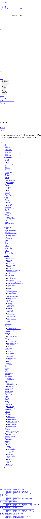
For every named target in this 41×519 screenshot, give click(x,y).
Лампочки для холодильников (11, 419)
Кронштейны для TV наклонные (12, 271)
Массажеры (7, 170)
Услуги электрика (8, 438)
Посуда (6, 338)
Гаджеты (6, 210)
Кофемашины (7, 168)
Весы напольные (10, 164)
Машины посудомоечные (3, 98)
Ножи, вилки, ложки (10, 342)
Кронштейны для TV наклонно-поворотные (13, 270)
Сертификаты (6, 427)
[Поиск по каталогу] (21, 15)
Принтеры (7, 243)
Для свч (8, 361)
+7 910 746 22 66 (2, 127)
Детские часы (9, 212)
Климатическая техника (7, 219)
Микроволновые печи (8, 172)
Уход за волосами (8, 187)
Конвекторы (7, 222)
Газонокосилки (7, 399)
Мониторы (7, 239)
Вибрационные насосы (10, 403)
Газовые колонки (2, 103)
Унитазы (8, 457)
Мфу (6, 241)
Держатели (9, 261)
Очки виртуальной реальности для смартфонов (14, 281)
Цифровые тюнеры (8, 207)
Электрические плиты (3, 99)
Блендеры (7, 160)
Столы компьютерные (10, 309)
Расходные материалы (10, 307)
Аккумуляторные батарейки (11, 287)
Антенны (8, 269)
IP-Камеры (7, 369)
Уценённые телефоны (8, 465)
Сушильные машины (3, 104)
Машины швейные (8, 171)
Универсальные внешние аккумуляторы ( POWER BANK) (15, 283)
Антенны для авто (10, 260)
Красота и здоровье (8, 333)
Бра (8, 460)
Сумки (8, 320)
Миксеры (7, 173)
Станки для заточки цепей (9, 387)
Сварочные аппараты (8, 382)
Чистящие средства (10, 274)
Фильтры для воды (10, 351)
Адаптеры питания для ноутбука (12, 297)
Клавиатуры (9, 300)
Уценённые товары (7, 441)
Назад (5, 144)
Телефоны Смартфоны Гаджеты (9, 208)
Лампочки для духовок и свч (11, 418)
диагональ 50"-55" (10, 205)
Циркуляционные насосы (11, 408)
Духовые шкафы (8, 232)
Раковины (8, 453)
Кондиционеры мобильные (9, 223)
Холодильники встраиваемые (9, 236)
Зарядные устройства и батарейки (10, 285)
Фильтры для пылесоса (10, 354)
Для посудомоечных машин (11, 360)
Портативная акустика (9, 253)
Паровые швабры (8, 191)
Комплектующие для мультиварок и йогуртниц (14, 329)
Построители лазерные (10, 379)
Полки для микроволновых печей (10, 337)
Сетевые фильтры (10, 292)
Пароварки (7, 176)
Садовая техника (6, 396)
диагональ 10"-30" (10, 203)
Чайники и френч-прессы (11, 346)
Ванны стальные (11, 448)
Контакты (3, 3)
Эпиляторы (7, 196)
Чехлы (8, 321)
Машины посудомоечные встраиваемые (11, 233)
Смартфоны (7, 215)
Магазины (3, 1)
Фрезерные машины (8, 392)
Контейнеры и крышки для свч (11, 341)
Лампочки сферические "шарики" (12, 425)
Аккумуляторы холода (8, 324)
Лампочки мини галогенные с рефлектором (13, 421)
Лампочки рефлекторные (11, 423)
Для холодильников (10, 364)
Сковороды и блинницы (11, 344)
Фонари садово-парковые (11, 464)
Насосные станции (10, 405)
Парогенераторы (8, 177)
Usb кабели (9, 277)
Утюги (6, 186)
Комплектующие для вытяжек (11, 328)
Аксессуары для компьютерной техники (12, 296)
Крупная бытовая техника (8, 147)
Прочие (8, 331)
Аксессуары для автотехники (9, 258)
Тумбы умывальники (12, 451)
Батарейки (9, 288)
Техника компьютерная (8, 238)
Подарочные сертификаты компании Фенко (13, 431)
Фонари (6, 355)
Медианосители (9, 304)
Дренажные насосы (10, 404)
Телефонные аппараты (10, 217)
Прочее (8, 272)
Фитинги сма (9, 332)
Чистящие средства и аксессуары (11, 358)
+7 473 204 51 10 (4, 6)
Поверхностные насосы (10, 406)
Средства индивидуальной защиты (12, 336)
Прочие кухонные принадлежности (12, 343)
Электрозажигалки (8, 365)
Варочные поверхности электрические (11, 230)
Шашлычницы (7, 194)
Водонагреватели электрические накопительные (7, 101)
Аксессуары (6, 256)
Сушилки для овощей (8, 184)
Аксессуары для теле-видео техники (12, 268)
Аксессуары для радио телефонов (12, 278)
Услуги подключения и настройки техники (10, 432)
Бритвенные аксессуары (10, 335)
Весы (6, 161)
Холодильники (2, 96)
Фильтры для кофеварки (10, 353)
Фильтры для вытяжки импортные (12, 352)
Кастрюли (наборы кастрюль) (11, 340)
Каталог (5, 145)
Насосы (6, 401)
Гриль (6, 165)
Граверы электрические (9, 373)
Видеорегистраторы (8, 248)
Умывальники (7, 411)
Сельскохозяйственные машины (10, 409)
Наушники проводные (10, 280)
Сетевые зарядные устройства (11, 282)
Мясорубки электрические (9, 174)
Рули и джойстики (10, 308)
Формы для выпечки (10, 345)
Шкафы (10, 452)
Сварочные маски (10, 385)
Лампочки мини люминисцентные (12, 422)
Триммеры (7, 410)
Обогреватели (7, 224)
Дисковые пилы (7, 374)
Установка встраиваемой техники (10, 436)
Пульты (8, 273)
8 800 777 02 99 (4, 7)
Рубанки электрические (9, 391)
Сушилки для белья (8, 347)
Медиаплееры (7, 200)
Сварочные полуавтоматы (11, 386)
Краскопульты (7, 380)
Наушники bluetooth (10, 279)
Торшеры (8, 463)
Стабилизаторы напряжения (11, 293)
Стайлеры (8, 189)
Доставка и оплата (4, 2)
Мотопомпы (7, 400)
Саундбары (7, 254)
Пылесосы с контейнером (11, 181)
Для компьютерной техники (11, 315)
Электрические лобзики (9, 394)
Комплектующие (8, 325)
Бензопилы (7, 398)
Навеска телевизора (8, 437)
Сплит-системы (7, 225)
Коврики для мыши (10, 301)
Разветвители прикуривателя (11, 263)
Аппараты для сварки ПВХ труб (12, 384)
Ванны (8, 446)
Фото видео (7, 368)
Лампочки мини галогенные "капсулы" (12, 420)
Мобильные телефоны (8, 214)
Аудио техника (6, 249)
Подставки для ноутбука (10, 305)
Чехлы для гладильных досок (9, 356)
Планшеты (7, 242)
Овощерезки (7, 175)
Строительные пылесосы (9, 388)
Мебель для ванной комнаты (11, 449)
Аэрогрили (7, 159)
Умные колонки (7, 255)
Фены (8, 190)
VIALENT (5, 142)
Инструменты (7, 371)
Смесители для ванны (10, 455)
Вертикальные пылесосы (11, 180)
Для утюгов (9, 363)
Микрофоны (9, 266)
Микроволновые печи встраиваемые (10, 234)
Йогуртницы (7, 166)
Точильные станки (8, 390)
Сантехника (7, 443)
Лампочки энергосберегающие (11, 426)
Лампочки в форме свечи (11, 417)
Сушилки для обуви (8, 348)
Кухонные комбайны (8, 169)
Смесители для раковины (11, 456)
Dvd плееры (7, 199)
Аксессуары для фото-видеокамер (10, 317)
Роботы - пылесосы (10, 183)
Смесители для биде (10, 454)
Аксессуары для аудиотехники (11, 265)
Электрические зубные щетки (9, 195)
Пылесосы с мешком (10, 182)
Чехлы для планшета (10, 311)
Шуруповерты (7, 393)
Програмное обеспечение (11, 306)
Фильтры (7, 349)
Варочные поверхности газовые (10, 229)
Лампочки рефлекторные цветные (12, 424)
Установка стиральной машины (10, 434)
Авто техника (6, 244)
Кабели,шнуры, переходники (9, 312)
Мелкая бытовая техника (8, 157)
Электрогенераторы (8, 395)
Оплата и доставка (6, 466)
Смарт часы (9, 213)
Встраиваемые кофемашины (9, 231)
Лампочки (8, 416)
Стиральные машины (3, 97)
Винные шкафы (2, 100)
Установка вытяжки (8, 439)
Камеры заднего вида (10, 262)
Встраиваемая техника (7, 227)
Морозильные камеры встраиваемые (10, 235)
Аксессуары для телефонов (9, 275)
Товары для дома (7, 323)
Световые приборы (8, 414)
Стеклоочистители (8, 192)
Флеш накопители (10, 310)
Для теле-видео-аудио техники (11, 316)
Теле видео (6, 197)
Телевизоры (8, 202)
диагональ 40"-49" (10, 204)
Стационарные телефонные (11, 218)
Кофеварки (7, 167)
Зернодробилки (7, 375)
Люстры (9, 461)
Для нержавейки (9, 359)
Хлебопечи (7, 193)
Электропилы (7, 412)
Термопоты (7, 185)
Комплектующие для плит (11, 327)
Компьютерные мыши (10, 303)
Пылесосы (7, 178)
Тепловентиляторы (8, 226)
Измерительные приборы (9, 376)
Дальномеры (9, 378)
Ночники (8, 462)
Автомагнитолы (8, 247)
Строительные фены (8, 389)
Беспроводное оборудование (11, 298)
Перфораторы (7, 381)
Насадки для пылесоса (10, 330)
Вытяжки (1, 102)
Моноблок (7, 240)
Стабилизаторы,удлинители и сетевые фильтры (13, 291)
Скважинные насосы (10, 407)
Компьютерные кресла (10, 302)
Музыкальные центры (8, 252)
